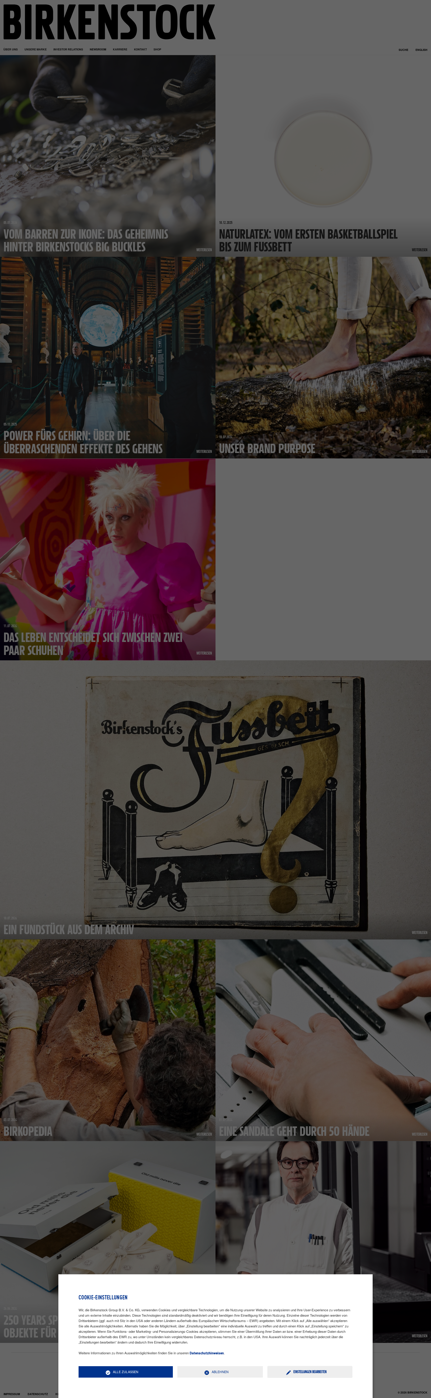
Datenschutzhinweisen (207, 1353)
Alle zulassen (126, 1372)
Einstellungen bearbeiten (310, 1372)
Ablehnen (220, 1372)
